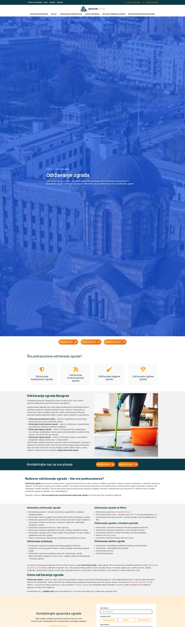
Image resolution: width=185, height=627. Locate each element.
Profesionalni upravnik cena (71, 14)
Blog (46, 2)
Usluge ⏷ (54, 14)
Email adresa (104, 624)
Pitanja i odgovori (35, 2)
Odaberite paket (105, 616)
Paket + (126, 620)
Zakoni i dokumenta (92, 14)
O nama (52, 2)
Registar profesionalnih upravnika (141, 14)
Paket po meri (143, 620)
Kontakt (60, 2)
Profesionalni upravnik (39, 14)
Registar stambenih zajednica (114, 14)
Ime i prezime (104, 608)
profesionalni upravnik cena (139, 582)
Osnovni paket (109, 620)
